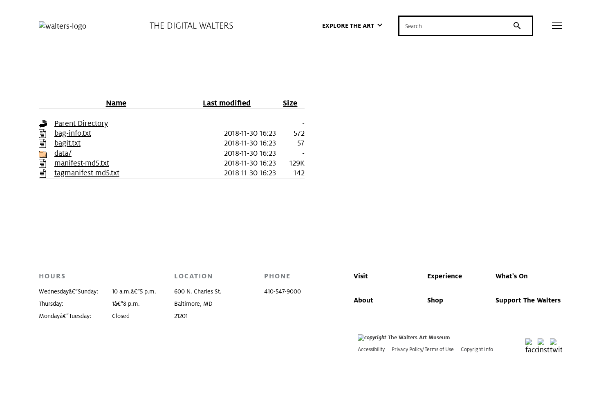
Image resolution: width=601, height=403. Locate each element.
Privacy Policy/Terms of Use (423, 349)
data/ (63, 153)
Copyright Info (477, 349)
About (363, 300)
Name (116, 102)
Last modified (227, 102)
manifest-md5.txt (81, 163)
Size (290, 102)
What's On (512, 275)
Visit (361, 275)
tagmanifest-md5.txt (86, 172)
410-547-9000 (282, 291)
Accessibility (371, 349)
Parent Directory (81, 123)
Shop (435, 300)
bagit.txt (67, 143)
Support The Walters (528, 300)
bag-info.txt (72, 133)
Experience (444, 275)
